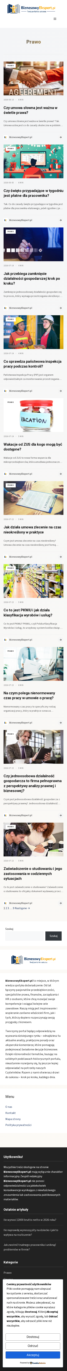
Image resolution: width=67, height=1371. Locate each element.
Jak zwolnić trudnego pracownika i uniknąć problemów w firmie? (30, 1247)
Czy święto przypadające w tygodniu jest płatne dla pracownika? (33, 193)
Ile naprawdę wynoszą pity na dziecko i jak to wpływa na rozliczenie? (31, 1232)
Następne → (22, 908)
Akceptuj (33, 1355)
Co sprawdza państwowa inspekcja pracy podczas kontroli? (32, 363)
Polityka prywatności (18, 1125)
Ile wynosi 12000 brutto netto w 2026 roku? (30, 1220)
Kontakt (10, 1113)
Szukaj (9, 929)
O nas (8, 1107)
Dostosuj (33, 1337)
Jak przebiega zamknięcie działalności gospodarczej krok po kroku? (32, 279)
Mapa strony (13, 1119)
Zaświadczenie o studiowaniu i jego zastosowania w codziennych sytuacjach (33, 874)
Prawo (8, 1273)
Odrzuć (33, 1346)
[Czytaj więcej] (60, 137)
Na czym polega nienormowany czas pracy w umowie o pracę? (29, 695)
